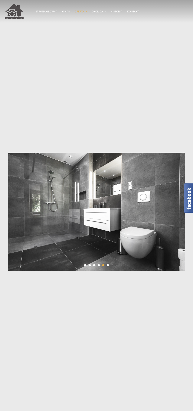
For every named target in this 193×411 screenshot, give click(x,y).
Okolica (97, 11)
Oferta (79, 11)
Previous (4, 212)
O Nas (66, 11)
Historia (116, 11)
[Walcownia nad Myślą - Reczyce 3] (16, 11)
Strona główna (46, 11)
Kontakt (133, 11)
